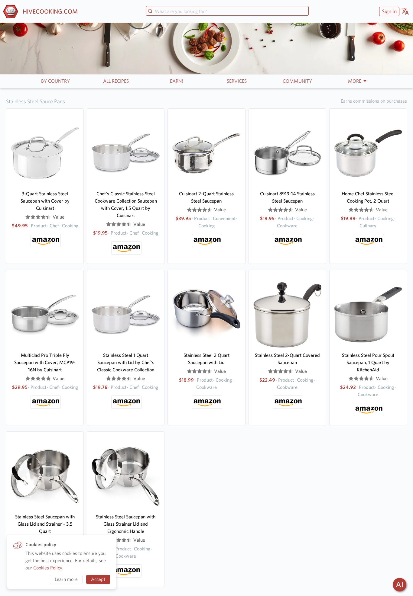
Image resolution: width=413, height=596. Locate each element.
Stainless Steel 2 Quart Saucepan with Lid (206, 359)
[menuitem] (388, 11)
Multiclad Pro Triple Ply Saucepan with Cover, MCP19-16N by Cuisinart (45, 362)
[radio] (27, 217)
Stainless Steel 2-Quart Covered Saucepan (287, 359)
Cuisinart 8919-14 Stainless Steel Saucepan (287, 197)
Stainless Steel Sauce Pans (35, 101)
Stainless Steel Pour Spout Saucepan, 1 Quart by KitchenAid (368, 362)
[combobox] (227, 11)
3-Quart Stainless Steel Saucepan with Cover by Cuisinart (45, 201)
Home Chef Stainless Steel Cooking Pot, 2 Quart (368, 197)
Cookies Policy (47, 568)
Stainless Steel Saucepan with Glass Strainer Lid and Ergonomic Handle (125, 524)
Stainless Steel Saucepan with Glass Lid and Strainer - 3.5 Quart (45, 524)
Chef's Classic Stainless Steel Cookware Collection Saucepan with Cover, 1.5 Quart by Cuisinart (126, 205)
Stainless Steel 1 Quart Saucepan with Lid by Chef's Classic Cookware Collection (125, 362)
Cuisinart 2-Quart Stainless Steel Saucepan (206, 197)
